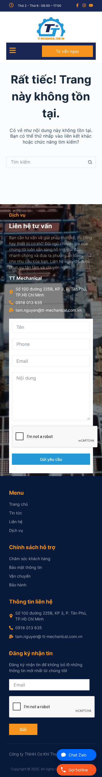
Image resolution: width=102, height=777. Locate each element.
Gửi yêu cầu (51, 459)
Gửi (23, 729)
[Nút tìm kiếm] (90, 162)
